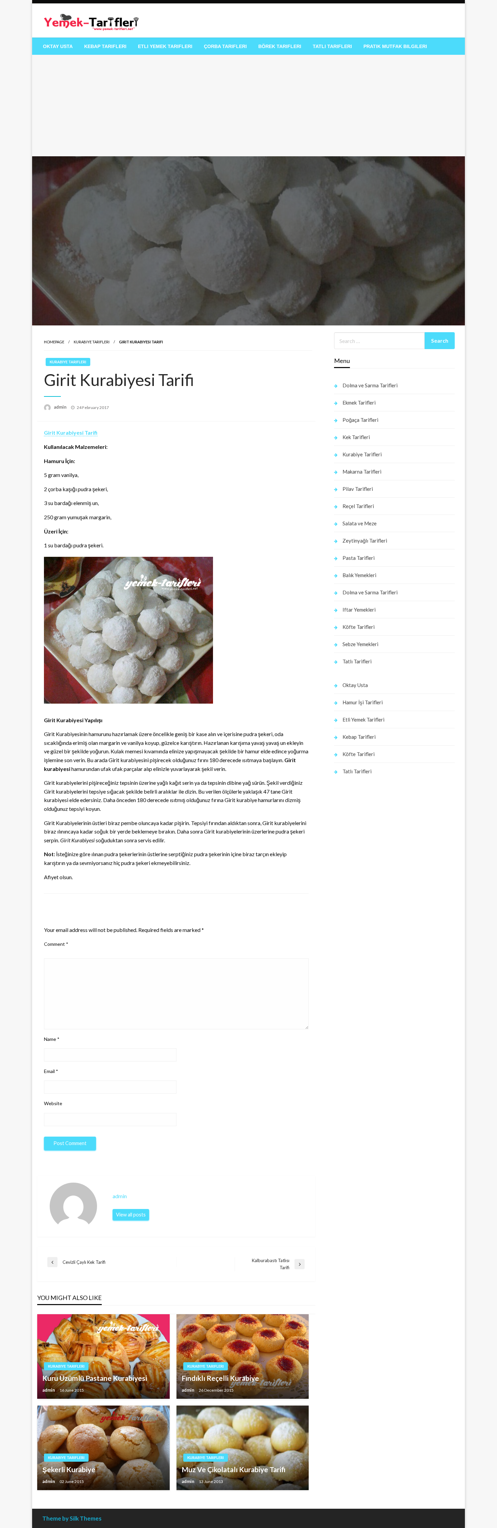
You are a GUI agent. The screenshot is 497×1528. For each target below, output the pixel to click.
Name (52, 1039)
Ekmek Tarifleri (359, 403)
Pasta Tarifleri (358, 558)
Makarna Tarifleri (361, 472)
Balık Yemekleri (359, 575)
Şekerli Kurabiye (68, 1469)
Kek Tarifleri (356, 437)
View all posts (131, 1214)
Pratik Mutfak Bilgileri (395, 46)
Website (53, 1103)
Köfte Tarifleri (358, 627)
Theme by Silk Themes (71, 1518)
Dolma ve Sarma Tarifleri (370, 385)
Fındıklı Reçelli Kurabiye (220, 1378)
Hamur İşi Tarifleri (362, 702)
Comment (56, 944)
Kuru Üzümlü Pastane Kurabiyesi (94, 1378)
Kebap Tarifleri (105, 46)
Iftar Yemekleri (359, 610)
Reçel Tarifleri (358, 506)
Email (51, 1071)
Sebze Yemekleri (360, 644)
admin (61, 407)
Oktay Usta (58, 46)
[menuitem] (57, 46)
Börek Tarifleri (279, 46)
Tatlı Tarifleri (332, 46)
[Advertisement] (248, 105)
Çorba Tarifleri (225, 46)
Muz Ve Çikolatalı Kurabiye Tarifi (234, 1469)
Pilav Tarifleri (357, 489)
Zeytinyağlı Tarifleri (364, 541)
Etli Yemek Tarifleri (165, 46)
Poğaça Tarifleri (360, 420)
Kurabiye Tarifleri (92, 342)
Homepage (54, 342)
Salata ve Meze (359, 523)
